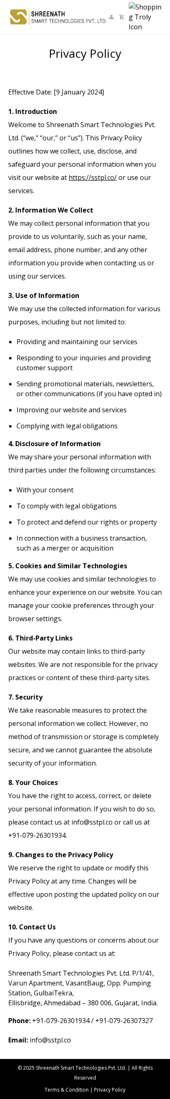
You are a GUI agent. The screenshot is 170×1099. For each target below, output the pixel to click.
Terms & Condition (67, 1089)
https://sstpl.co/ (92, 177)
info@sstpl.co (50, 1040)
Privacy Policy (109, 1089)
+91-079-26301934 (61, 1020)
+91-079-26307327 (124, 1020)
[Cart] (121, 16)
